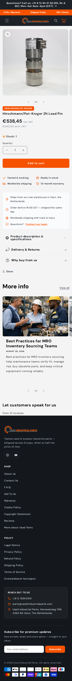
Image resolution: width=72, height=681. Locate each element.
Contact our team (36, 224)
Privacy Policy (13, 551)
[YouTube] (16, 455)
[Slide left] (28, 102)
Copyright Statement (17, 514)
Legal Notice (12, 545)
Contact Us (11, 480)
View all (64, 287)
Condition (8, 133)
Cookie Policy (12, 507)
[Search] (56, 21)
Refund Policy (12, 558)
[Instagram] (7, 455)
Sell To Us (10, 494)
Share (9, 271)
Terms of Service (14, 572)
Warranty (10, 500)
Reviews (9, 520)
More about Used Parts (18, 527)
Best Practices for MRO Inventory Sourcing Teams (31, 344)
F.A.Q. (7, 487)
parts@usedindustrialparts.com (32, 603)
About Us (10, 473)
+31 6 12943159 (22, 598)
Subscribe (55, 649)
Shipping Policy (13, 565)
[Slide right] (44, 102)
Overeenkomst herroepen (20, 578)
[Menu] (7, 21)
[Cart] (63, 20)
